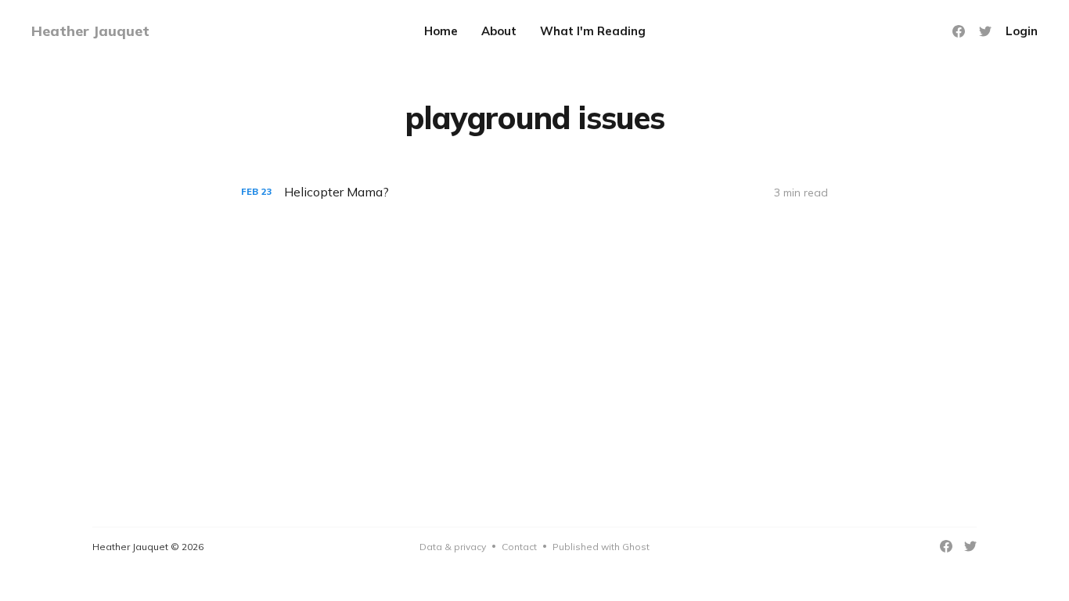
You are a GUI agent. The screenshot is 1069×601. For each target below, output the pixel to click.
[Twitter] (985, 31)
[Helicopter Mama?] (534, 192)
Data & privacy (452, 546)
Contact (519, 546)
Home (441, 30)
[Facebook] (958, 31)
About (499, 30)
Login (1022, 30)
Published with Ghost (601, 546)
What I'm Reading (593, 30)
